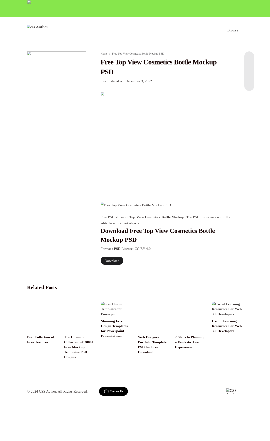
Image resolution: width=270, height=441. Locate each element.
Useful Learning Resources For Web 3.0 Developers (227, 326)
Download (112, 261)
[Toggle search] (215, 30)
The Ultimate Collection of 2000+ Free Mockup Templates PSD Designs (78, 347)
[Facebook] (249, 59)
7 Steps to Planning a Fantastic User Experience (189, 342)
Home (104, 53)
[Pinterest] (249, 75)
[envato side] (56, 110)
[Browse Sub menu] (241, 30)
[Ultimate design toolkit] (165, 143)
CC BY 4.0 (143, 249)
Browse (232, 30)
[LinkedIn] (249, 67)
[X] (249, 83)
